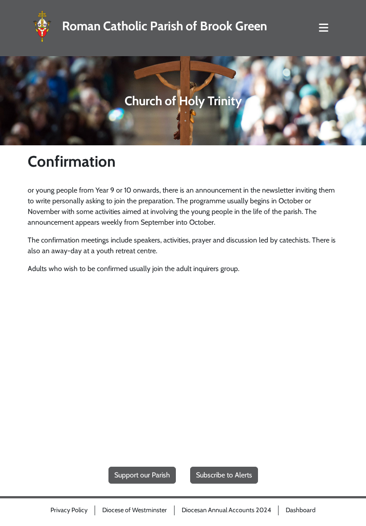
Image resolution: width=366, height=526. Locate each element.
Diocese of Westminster (134, 510)
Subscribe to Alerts (224, 475)
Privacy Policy (68, 510)
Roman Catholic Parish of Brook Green (164, 26)
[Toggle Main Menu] (323, 28)
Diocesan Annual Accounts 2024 (226, 510)
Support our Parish (142, 475)
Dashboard (301, 510)
